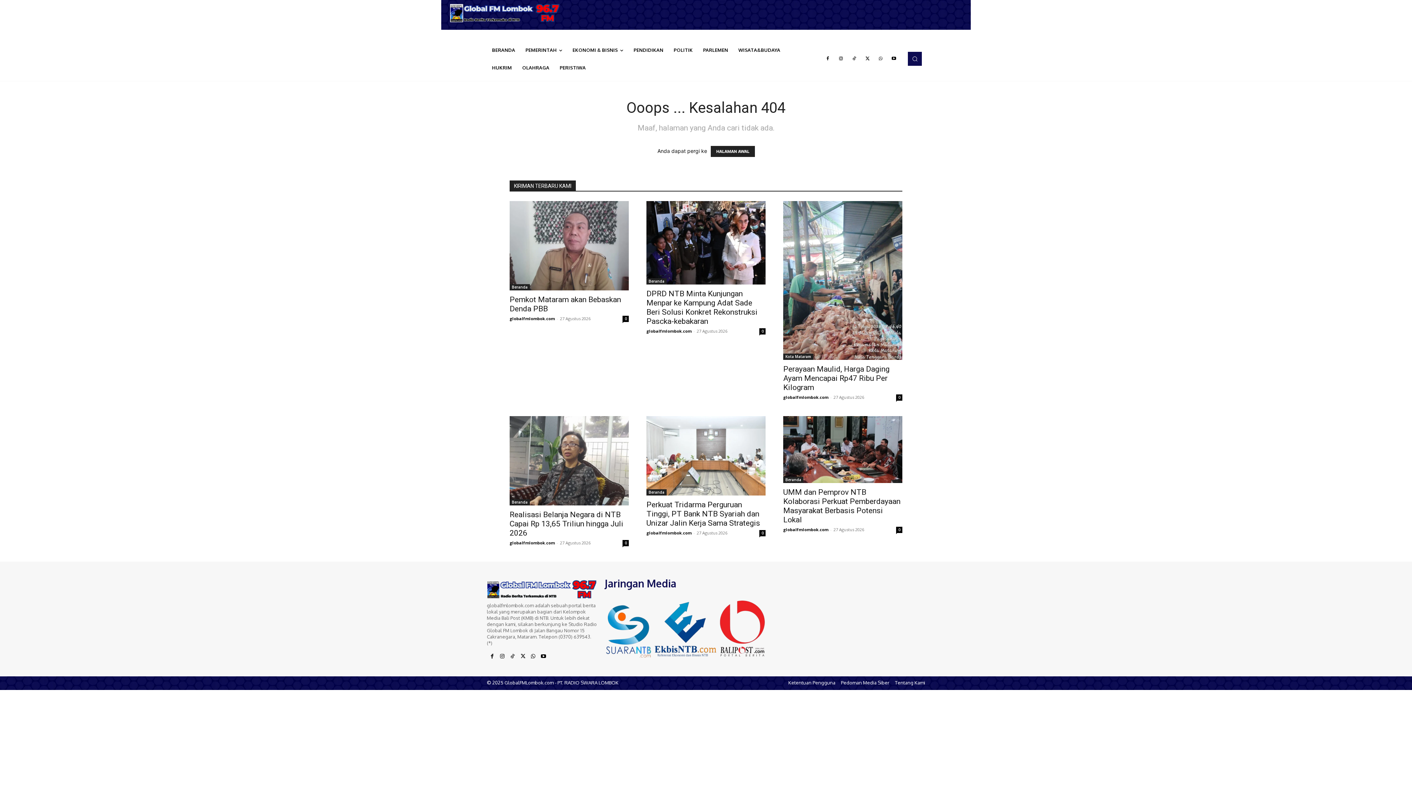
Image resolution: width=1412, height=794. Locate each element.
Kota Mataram (798, 356)
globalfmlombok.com (532, 318)
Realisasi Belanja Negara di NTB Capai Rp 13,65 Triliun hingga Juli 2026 (566, 523)
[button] (915, 59)
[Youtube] (894, 58)
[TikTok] (854, 58)
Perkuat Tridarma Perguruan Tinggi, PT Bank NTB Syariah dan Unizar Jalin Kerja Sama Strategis (703, 513)
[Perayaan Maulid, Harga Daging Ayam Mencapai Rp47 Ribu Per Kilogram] (842, 280)
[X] (867, 58)
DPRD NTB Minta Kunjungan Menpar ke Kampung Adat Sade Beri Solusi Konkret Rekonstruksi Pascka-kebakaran (701, 307)
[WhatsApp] (880, 58)
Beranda (520, 287)
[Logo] (507, 13)
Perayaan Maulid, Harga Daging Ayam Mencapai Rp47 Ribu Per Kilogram (836, 378)
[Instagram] (841, 58)
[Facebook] (827, 58)
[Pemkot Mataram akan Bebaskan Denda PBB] (569, 245)
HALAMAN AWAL (732, 151)
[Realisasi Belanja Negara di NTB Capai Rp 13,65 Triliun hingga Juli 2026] (569, 460)
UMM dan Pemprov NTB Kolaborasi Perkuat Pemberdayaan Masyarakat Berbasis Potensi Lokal (842, 506)
